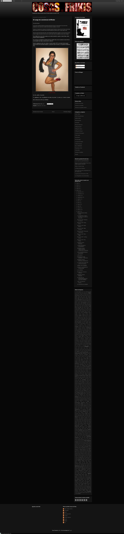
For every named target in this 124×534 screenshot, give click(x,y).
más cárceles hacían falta (83, 416)
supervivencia (82, 471)
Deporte (78, 333)
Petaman (77, 437)
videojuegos (88, 486)
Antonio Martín (88, 299)
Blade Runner (81, 306)
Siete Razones (88, 461)
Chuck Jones (77, 320)
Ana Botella (86, 298)
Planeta (76, 439)
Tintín (76, 481)
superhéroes (83, 469)
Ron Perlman (87, 450)
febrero (79, 209)
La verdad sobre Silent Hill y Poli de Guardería (82, 263)
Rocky (78, 450)
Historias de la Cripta (79, 374)
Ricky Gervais (77, 448)
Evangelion (80, 352)
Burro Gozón (89, 310)
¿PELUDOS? (80, 255)
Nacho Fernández (82, 427)
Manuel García (77, 414)
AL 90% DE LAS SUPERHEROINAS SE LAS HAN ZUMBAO (82, 278)
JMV (83, 383)
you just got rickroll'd (82, 491)
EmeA (87, 346)
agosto (79, 199)
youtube (89, 491)
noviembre (80, 193)
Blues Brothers (86, 307)
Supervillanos (77, 471)
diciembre (80, 191)
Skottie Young (88, 462)
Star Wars (81, 466)
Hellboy (81, 373)
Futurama (89, 362)
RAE (78, 445)
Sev (42, 105)
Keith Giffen (77, 394)
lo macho (81, 405)
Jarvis (78, 380)
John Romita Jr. (80, 387)
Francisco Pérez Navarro (79, 358)
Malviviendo (86, 412)
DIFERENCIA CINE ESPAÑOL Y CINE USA (82, 257)
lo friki (78, 405)
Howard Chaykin (88, 376)
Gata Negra (77, 364)
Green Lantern (88, 368)
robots (76, 450)
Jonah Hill (80, 388)
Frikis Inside (77, 135)
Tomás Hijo (77, 150)
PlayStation (83, 439)
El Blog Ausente (78, 126)
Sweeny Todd (79, 472)
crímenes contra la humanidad (84, 326)
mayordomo (82, 417)
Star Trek (77, 466)
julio (78, 200)
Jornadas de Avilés (78, 389)
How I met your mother (81, 376)
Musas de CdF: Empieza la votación (82, 220)
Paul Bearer (84, 436)
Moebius (81, 423)
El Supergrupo (83, 345)
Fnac (81, 357)
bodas (79, 308)
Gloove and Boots (81, 367)
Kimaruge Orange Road (87, 395)
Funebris (83, 362)
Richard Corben (88, 447)
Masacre (89, 416)
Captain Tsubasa (85, 313)
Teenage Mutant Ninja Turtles (81, 474)
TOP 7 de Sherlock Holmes (81, 282)
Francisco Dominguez (79, 133)
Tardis (81, 473)
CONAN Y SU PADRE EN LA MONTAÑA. (82, 268)
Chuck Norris (82, 320)
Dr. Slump (85, 337)
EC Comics (82, 339)
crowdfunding (88, 327)
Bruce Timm (85, 309)
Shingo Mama (87, 460)
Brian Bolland (86, 308)
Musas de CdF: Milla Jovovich (81, 229)
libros (82, 404)
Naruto (90, 428)
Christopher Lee (77, 319)
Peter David (81, 437)
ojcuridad (85, 431)
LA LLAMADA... (80, 270)
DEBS (81, 332)
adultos (81, 294)
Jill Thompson (87, 381)
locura (88, 405)
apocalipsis (77, 300)
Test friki (89, 475)
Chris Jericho (88, 318)
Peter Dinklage (86, 437)
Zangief (81, 492)
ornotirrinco (89, 431)
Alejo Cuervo (83, 296)
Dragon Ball (89, 337)
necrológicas (80, 429)
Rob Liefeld (81, 448)
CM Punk (83, 322)
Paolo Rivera (80, 435)
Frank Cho (86, 358)
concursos (86, 323)
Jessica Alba (81, 381)
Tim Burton (89, 480)
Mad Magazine (80, 411)
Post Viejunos (87, 440)
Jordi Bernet (89, 388)
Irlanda (90, 377)
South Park (89, 464)
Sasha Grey (86, 456)
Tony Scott (84, 482)
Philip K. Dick (83, 438)
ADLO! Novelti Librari (79, 116)
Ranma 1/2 (84, 445)
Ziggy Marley (87, 492)
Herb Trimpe (84, 373)
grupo (83, 369)
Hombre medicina (67, 517)
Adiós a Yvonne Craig (79, 166)
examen (89, 352)
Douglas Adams (80, 337)
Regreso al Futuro (78, 446)
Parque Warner (84, 435)
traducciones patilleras (80, 483)
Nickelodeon (87, 430)
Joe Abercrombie (87, 383)
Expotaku (76, 354)
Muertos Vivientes (84, 425)
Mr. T (86, 424)
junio (79, 202)
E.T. (79, 339)
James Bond (89, 379)
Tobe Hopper (87, 481)
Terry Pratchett (85, 475)
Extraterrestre (81, 354)
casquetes (80, 314)
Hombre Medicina (88, 374)
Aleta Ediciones (88, 296)
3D (75, 291)
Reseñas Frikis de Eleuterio (80, 447)
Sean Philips (80, 458)
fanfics (90, 354)
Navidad (76, 429)
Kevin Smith (86, 394)
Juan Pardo (86, 391)
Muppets (89, 425)
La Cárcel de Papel (79, 141)
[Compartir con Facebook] (51, 104)
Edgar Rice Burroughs (83, 340)
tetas (45, 105)
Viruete (76, 154)
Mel (90, 417)
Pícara (87, 438)
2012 (77, 190)
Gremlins (80, 369)
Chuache (89, 319)
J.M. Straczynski (86, 378)
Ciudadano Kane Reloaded (80, 243)
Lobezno (85, 405)
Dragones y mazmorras (79, 338)
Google (87, 367)
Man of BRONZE (78, 145)
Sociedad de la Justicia (85, 463)
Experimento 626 (78, 353)
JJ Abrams (80, 383)
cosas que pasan (88, 325)
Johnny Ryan (85, 387)
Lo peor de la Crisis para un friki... (82, 173)
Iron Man (80, 378)
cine (90, 320)
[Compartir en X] (50, 104)
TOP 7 (88, 482)
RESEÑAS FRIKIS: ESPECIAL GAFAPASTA (82, 260)
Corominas (80, 325)
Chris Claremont (78, 318)
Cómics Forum (77, 323)
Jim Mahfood (83, 382)
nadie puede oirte (78, 428)
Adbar (89, 293)
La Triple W (80, 400)
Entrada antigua (67, 111)
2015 (77, 185)
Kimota (76, 397)
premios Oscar (80, 443)
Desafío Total (82, 333)
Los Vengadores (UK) (84, 409)
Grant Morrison (83, 368)
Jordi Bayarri (85, 388)
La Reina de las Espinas (80, 168)
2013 (77, 188)
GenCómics (77, 137)
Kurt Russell (81, 398)
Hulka (76, 377)
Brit (82, 309)
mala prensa (77, 412)
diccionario (87, 334)
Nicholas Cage (81, 430)
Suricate (86, 471)
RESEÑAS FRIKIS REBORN (81, 275)
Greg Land (77, 369)
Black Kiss (77, 306)
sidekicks (83, 461)
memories (76, 418)
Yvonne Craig (77, 492)
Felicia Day (79, 355)
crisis (90, 326)
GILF (77, 367)
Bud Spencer (77, 310)
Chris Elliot (83, 318)
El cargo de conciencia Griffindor (82, 272)
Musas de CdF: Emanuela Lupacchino (82, 232)
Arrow (87, 300)
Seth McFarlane (86, 459)
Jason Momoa (81, 380)
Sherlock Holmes (81, 460)
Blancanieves (86, 306)
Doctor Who (81, 336)
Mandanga (76, 413)
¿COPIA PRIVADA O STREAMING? (81, 246)
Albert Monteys (82, 295)
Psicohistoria (85, 443)
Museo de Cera (85, 426)
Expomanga (89, 353)
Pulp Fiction (89, 443)
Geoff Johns (79, 365)
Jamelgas (84, 379)
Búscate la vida (77, 311)
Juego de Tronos (80, 392)
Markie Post (84, 415)
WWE (84, 490)
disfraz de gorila (78, 335)
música (89, 426)
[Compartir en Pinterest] (52, 104)
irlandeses (76, 378)
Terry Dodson (80, 475)
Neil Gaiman (85, 429)
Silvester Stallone (78, 462)
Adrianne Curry (77, 294)
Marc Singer (82, 414)
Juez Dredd (80, 393)
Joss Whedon (84, 390)
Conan (83, 323)
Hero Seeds (89, 373)
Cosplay (76, 326)
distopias (86, 335)
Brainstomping (78, 120)
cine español (84, 321)
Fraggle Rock (88, 357)
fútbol (86, 362)
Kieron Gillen (80, 395)
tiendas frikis (84, 480)
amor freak (77, 298)
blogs (83, 307)
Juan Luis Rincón (81, 391)
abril (79, 206)
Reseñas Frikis (88, 446)
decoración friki (86, 332)
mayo (79, 204)
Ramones (80, 445)
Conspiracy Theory (82, 324)
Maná (90, 412)
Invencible (86, 377)
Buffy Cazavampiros (83, 310)
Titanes (82, 481)
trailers (85, 483)
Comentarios (79, 67)
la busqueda (77, 399)
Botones (82, 308)
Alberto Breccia (87, 295)
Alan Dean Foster (88, 294)
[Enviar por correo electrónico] (47, 104)
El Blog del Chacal (78, 131)
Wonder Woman (78, 490)
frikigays (76, 361)
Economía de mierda (87, 339)
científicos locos (86, 320)
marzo (79, 207)
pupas (76, 444)
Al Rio (84, 294)
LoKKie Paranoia (78, 143)
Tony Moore (80, 482)
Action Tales (77, 114)
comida (81, 323)
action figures (78, 291)
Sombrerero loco (83, 464)
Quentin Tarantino (85, 444)
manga (86, 413)
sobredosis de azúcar (78, 463)
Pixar (90, 438)
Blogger (70, 530)
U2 (90, 484)
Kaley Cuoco (89, 393)
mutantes (76, 427)
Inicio (53, 111)
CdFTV (80, 315)
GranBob (79, 368)
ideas (78, 377)
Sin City (83, 462)
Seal (88, 457)
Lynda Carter (83, 410)
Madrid (84, 411)
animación (80, 299)
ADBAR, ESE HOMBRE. (82, 265)
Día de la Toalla (87, 333)
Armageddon (84, 300)
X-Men (87, 490)
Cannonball (86, 312)
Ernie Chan (84, 350)
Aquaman (80, 300)
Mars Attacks (89, 415)
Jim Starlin (87, 382)
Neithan (89, 429)
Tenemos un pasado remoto (81, 107)
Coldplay (86, 322)
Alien (81, 297)
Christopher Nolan (84, 319)
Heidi (78, 373)
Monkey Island (85, 423)
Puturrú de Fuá (79, 444)
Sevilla (76, 460)
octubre (79, 195)
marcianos (86, 414)
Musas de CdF (78, 426)
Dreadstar (86, 338)
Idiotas (80, 377)
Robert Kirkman (83, 449)
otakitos (76, 432)
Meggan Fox (87, 417)
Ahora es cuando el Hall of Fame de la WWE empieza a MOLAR (83, 163)
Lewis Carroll (86, 403)
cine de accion (78, 321)
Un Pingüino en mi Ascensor (82, 485)
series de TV (81, 459)
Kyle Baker (84, 398)
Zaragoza (83, 492)
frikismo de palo (88, 361)
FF (78, 356)
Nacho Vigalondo (88, 427)
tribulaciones (89, 483)
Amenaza (83, 297)
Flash (90, 356)
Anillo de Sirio (78, 118)
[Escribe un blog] (48, 104)
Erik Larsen (80, 350)
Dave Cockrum (85, 331)
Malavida (82, 412)
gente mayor (86, 364)
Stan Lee (84, 465)
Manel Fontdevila (81, 413)
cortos (83, 325)
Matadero (76, 417)
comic (90, 322)
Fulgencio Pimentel (78, 362)
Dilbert (90, 334)
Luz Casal (78, 410)
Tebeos (89, 473)
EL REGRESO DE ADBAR (82, 284)
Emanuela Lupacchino (81, 346)
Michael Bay (86, 418)
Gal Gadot (81, 363)
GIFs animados (87, 366)
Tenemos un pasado (79, 105)
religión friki (83, 446)
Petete (79, 438)
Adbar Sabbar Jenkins (68, 508)
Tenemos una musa (79, 103)
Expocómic (85, 353)
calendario (82, 311)
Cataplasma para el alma (86, 314)
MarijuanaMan (79, 415)
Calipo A (86, 311)
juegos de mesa (86, 392)
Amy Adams (82, 298)
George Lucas (85, 365)
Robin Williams (88, 449)
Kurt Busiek (77, 398)
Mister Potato (77, 423)
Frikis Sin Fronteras (81, 361)
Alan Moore (77, 295)
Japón (76, 380)
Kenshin (81, 394)
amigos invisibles (88, 297)
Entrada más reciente (38, 111)
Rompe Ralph (83, 450)
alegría (79, 296)
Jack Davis (80, 379)
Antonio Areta (84, 299)
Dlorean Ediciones (78, 124)
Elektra (88, 345)
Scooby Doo (81, 457)
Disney (83, 335)
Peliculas (89, 436)
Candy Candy (80, 312)
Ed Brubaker (77, 340)
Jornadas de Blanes (85, 389)
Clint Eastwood (78, 322)
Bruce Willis (89, 309)
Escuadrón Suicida (83, 351)
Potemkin (77, 442)
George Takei (82, 366)
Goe (85, 367)
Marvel (76, 416)
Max (79, 417)
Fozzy (84, 357)
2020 (77, 183)
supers (90, 470)
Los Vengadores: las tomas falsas (82, 175)
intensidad (83, 377)
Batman (84, 302)
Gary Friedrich (88, 363)
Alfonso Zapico (77, 297)
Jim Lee (79, 382)
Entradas (79, 65)
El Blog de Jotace (78, 128)
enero (79, 211)
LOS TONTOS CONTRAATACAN (81, 160)
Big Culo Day (88, 305)
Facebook (86, 354)
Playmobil (79, 439)
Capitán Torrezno (78, 313)
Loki (90, 405)
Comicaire (77, 122)
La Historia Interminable (83, 399)
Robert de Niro (86, 448)
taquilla (78, 473)
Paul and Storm (78, 436)
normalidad (81, 431)
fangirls (76, 355)
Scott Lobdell (86, 457)
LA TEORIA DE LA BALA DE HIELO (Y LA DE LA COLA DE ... (82, 217)
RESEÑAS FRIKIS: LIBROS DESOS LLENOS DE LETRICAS (82, 249)
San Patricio (81, 456)
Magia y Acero (88, 411)
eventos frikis (85, 352)
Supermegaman (85, 470)
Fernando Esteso (84, 355)
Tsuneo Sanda (86, 484)
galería (85, 363)
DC (79, 332)
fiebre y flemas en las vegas (84, 356)
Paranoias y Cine (78, 147)
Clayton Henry (88, 321)
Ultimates (76, 485)
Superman (80, 470)
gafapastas (39, 105)
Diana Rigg (83, 334)
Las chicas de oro (82, 401)
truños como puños (79, 484)
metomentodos (81, 418)
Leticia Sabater (80, 403)
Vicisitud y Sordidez (79, 152)
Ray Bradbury (88, 445)
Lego (87, 402)
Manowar (89, 413)
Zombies (79, 493)
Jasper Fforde (86, 380)
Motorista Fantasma (81, 424)
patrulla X (89, 435)
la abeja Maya (89, 398)
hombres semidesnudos (80, 375)
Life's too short (86, 404)
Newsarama (77, 430)
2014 (77, 186)
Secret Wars (85, 458)
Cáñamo (89, 312)
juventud (84, 393)
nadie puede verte (85, 428)
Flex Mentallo (77, 357)
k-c (86, 393)
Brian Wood (80, 309)
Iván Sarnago (78, 139)
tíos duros (79, 481)
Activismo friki (88, 291)
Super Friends (77, 469)
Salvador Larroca (84, 455)
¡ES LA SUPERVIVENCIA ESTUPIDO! (82, 253)
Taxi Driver (85, 473)
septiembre (80, 197)
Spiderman (77, 465)
